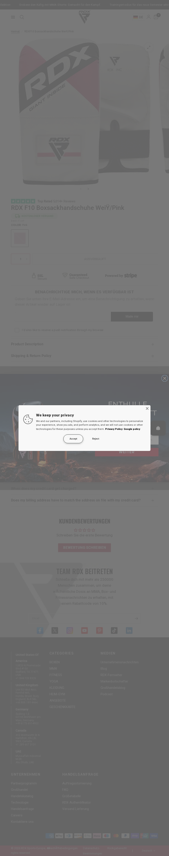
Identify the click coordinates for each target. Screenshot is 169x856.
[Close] (147, 408)
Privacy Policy (114, 429)
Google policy (132, 429)
